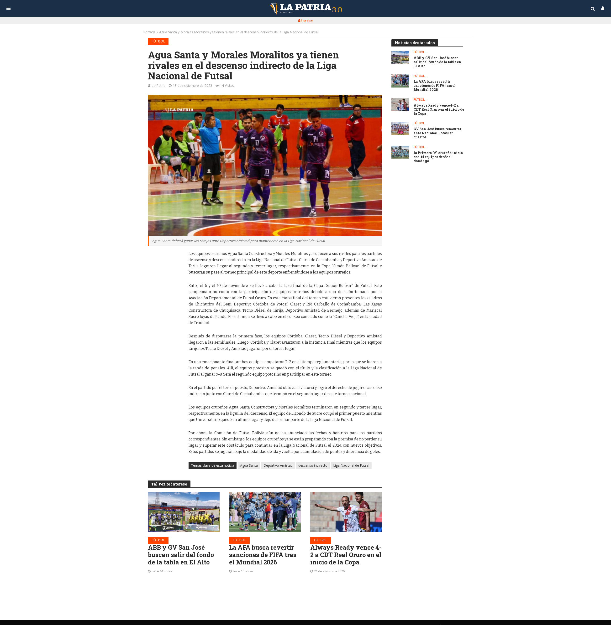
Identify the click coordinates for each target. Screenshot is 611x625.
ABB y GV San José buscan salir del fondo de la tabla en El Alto (181, 555)
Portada (149, 32)
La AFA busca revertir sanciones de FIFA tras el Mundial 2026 (262, 555)
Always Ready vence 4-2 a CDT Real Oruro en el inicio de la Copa (346, 555)
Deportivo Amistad (278, 465)
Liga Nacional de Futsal (351, 465)
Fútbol (158, 41)
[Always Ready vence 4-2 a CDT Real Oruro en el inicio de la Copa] (346, 512)
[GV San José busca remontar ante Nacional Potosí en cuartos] (400, 128)
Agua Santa (249, 465)
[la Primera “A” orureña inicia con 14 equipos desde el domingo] (400, 152)
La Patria (158, 85)
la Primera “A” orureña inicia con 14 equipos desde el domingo (438, 157)
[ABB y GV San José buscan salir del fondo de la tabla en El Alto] (184, 512)
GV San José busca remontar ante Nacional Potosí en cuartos (437, 133)
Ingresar (306, 20)
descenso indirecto (312, 465)
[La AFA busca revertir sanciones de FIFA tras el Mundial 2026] (265, 512)
